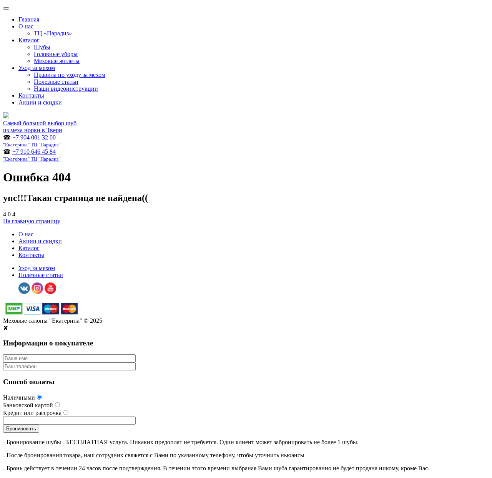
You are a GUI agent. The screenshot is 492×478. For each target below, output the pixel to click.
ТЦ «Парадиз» (53, 33)
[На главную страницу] (6, 116)
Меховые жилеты (57, 61)
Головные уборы (56, 54)
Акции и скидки (40, 102)
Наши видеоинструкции (66, 88)
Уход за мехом (36, 68)
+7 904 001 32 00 (31, 141)
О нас (25, 26)
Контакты (31, 95)
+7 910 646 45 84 (31, 155)
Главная (28, 19)
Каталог (29, 40)
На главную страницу (31, 221)
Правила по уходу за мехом (69, 74)
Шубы (42, 47)
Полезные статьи (56, 81)
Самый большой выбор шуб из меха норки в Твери (39, 126)
